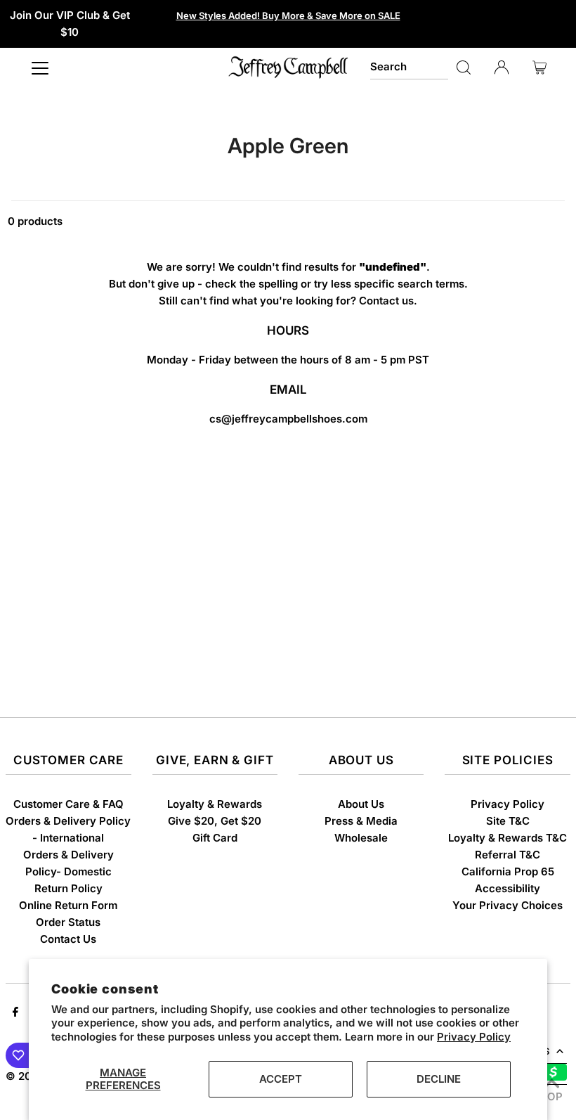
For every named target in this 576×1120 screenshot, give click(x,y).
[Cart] (539, 67)
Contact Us (68, 939)
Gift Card (214, 837)
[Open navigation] (40, 67)
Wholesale (361, 837)
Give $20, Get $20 (214, 821)
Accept (280, 1079)
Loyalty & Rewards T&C (507, 837)
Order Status (68, 922)
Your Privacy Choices (507, 905)
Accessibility (507, 888)
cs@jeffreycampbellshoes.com (288, 418)
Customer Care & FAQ (68, 804)
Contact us (386, 300)
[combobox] (409, 67)
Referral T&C (507, 854)
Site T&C (508, 821)
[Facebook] (15, 1013)
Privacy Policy (474, 1036)
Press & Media (361, 821)
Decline (439, 1079)
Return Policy (68, 888)
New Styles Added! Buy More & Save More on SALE (288, 15)
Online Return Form (68, 905)
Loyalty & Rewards (214, 804)
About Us (361, 804)
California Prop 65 (508, 871)
